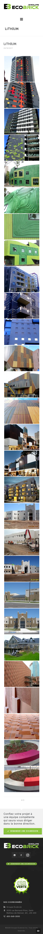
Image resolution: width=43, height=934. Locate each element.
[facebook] (21, 855)
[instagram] (28, 855)
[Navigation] (21, 19)
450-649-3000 (13, 916)
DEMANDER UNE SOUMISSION (24, 831)
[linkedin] (15, 855)
